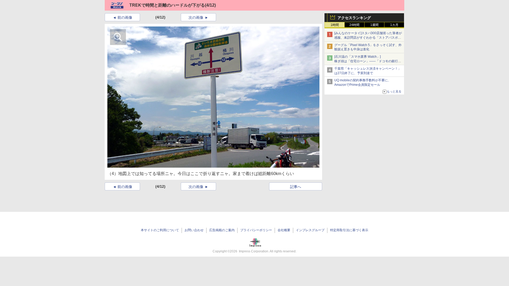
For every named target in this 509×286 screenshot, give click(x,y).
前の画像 (124, 17)
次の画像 (195, 17)
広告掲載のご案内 (222, 230)
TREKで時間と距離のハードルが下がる (167, 5)
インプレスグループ (310, 230)
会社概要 (284, 230)
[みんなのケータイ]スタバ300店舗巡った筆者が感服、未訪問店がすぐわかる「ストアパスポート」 (368, 37)
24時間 (354, 25)
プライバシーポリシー (256, 230)
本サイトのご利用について (160, 230)
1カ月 (394, 25)
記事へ (295, 187)
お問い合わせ (194, 230)
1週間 (374, 25)
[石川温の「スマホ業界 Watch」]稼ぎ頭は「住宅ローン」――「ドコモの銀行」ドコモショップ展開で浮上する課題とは (367, 61)
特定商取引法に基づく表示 (349, 230)
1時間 (335, 25)
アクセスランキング (354, 18)
